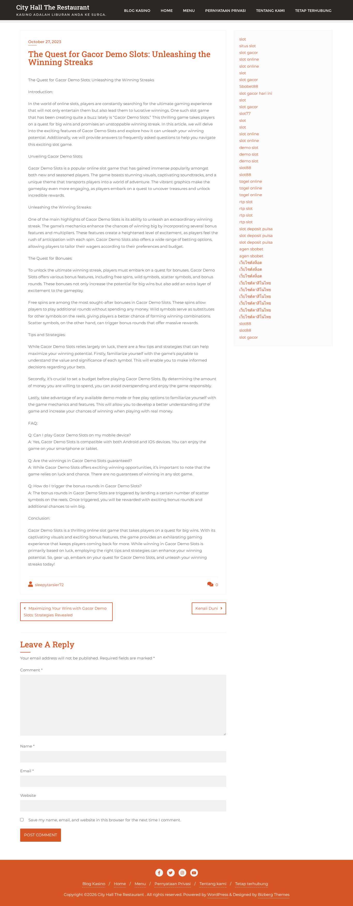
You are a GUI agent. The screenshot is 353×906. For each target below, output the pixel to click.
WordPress (217, 894)
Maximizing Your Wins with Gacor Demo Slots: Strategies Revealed (65, 611)
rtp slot (246, 201)
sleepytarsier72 (49, 584)
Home (120, 883)
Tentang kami (212, 883)
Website (28, 795)
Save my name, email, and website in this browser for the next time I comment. (104, 819)
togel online (250, 181)
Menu (140, 883)
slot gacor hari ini (255, 93)
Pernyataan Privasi (173, 883)
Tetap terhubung (251, 883)
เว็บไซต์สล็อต (250, 262)
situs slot (247, 45)
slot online (249, 59)
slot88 (245, 167)
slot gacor (248, 52)
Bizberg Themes (273, 894)
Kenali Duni (206, 608)
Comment (31, 669)
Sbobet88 (248, 86)
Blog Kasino (93, 883)
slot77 (245, 113)
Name (27, 746)
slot (242, 39)
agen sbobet (251, 249)
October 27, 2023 (44, 41)
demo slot (248, 147)
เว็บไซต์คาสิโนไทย (255, 283)
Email (27, 770)
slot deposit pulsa (256, 228)
